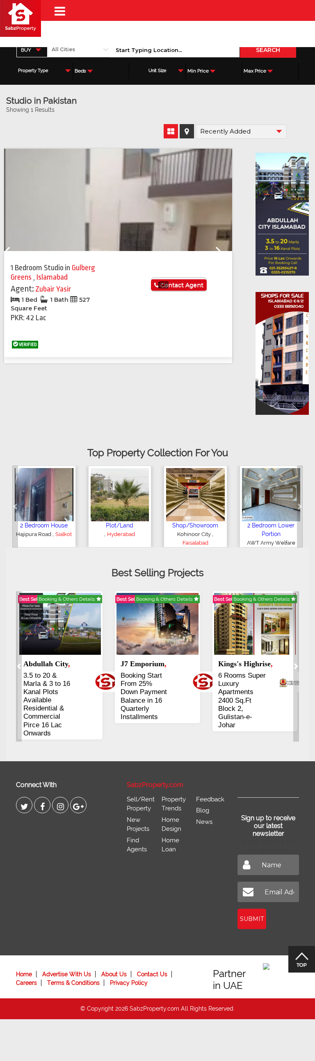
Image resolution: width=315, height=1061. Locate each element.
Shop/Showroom (195, 525)
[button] (15, 506)
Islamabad (52, 277)
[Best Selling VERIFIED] (60, 623)
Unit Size (157, 70)
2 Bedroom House (44, 525)
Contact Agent (181, 285)
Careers (26, 983)
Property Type (33, 70)
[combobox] (32, 49)
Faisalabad (195, 543)
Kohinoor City (194, 534)
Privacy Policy (129, 983)
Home (24, 974)
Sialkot (63, 534)
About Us (114, 974)
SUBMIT (252, 919)
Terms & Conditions (73, 983)
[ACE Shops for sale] (278, 350)
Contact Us (152, 974)
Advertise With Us (66, 974)
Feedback (210, 799)
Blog (202, 810)
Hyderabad (121, 534)
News (204, 822)
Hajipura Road (34, 534)
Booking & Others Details (67, 599)
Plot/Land (119, 525)
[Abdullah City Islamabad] (278, 211)
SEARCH (268, 50)
